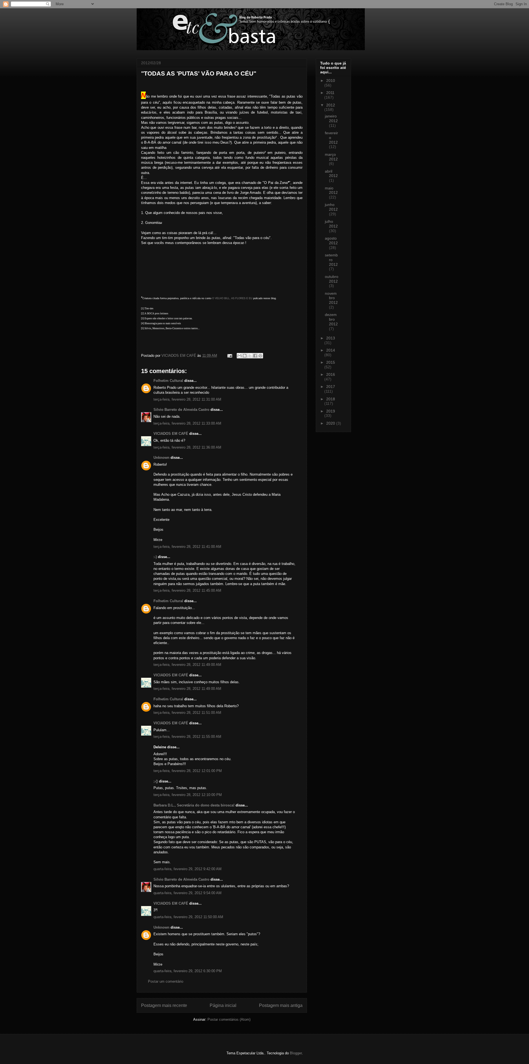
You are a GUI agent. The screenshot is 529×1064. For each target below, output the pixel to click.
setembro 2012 (331, 260)
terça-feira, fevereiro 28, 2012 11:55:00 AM (187, 737)
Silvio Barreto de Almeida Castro (181, 410)
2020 (331, 423)
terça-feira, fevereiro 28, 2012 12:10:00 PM (187, 795)
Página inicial (223, 1005)
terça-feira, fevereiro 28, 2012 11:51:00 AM (187, 713)
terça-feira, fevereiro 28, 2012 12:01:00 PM (187, 771)
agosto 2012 (331, 240)
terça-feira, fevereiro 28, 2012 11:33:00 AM (187, 423)
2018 (330, 399)
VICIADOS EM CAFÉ (170, 434)
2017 (330, 386)
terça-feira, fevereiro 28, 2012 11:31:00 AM (187, 399)
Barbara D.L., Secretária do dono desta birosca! (193, 805)
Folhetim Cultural (168, 381)
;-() (155, 781)
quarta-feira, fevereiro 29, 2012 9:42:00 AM (187, 869)
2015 (330, 362)
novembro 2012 (331, 298)
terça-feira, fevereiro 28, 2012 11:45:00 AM (187, 590)
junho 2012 (331, 206)
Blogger (296, 1053)
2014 (330, 350)
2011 (330, 92)
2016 (330, 374)
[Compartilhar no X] (250, 355)
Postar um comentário (165, 981)
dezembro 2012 (331, 319)
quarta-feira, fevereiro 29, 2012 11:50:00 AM (188, 917)
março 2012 (331, 156)
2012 (330, 105)
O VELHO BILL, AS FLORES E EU (232, 298)
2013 (330, 338)
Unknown (161, 457)
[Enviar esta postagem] (229, 355)
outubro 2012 (331, 278)
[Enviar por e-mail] (239, 355)
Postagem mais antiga (281, 1005)
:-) (155, 557)
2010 (330, 80)
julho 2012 (331, 223)
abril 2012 (331, 173)
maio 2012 (331, 190)
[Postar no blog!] (244, 355)
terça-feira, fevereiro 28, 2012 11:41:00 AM (187, 547)
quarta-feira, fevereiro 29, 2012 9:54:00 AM (187, 893)
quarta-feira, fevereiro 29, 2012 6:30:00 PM (187, 971)
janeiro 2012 (331, 118)
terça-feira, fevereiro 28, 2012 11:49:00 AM (187, 665)
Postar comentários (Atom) (228, 1019)
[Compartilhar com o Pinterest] (260, 355)
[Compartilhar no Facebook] (255, 355)
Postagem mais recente (164, 1005)
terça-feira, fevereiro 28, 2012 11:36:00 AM (187, 447)
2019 (330, 411)
